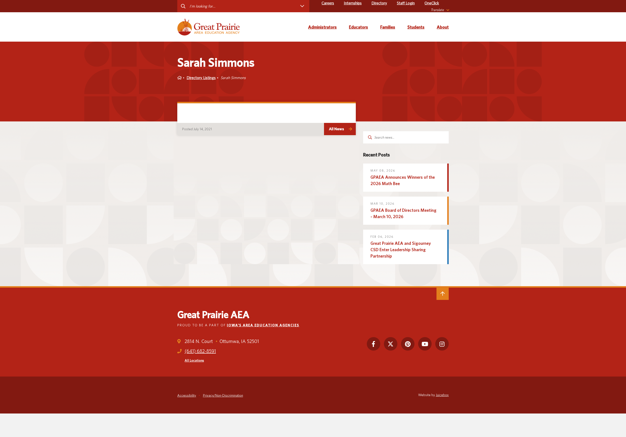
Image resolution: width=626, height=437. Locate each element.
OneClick (432, 3)
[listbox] (440, 9)
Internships (353, 3)
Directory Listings (201, 77)
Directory (379, 3)
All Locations (194, 360)
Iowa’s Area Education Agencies (263, 325)
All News (336, 129)
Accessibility (186, 395)
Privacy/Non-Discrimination (223, 395)
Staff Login (406, 3)
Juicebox (442, 395)
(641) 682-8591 (200, 351)
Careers (328, 3)
